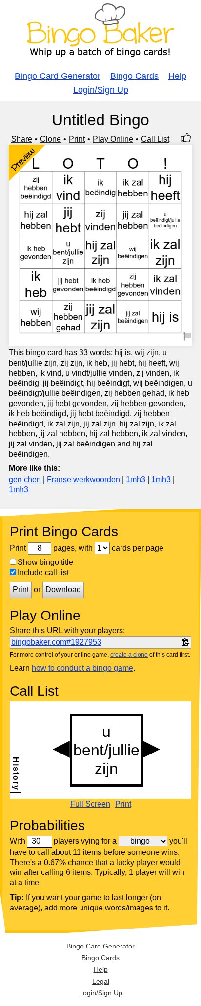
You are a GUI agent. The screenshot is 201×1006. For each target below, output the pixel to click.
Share (21, 139)
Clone (50, 139)
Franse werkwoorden (83, 479)
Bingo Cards (134, 76)
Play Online (113, 139)
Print (77, 139)
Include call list (43, 572)
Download (63, 589)
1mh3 (135, 479)
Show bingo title (45, 562)
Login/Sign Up (100, 90)
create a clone (129, 654)
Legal (100, 981)
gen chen (25, 479)
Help (177, 76)
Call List (155, 139)
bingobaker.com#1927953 (56, 642)
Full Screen (90, 804)
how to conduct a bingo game (82, 668)
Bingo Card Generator (57, 76)
